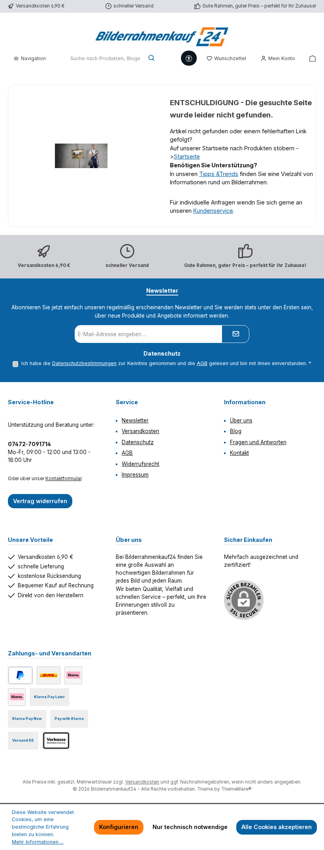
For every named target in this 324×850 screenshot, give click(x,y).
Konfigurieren (118, 826)
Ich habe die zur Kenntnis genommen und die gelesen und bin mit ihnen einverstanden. (166, 363)
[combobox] (105, 58)
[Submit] (235, 334)
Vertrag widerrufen (40, 501)
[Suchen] (152, 58)
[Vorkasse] (56, 741)
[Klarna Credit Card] (17, 697)
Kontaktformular (63, 478)
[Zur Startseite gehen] (162, 34)
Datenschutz (138, 442)
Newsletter (135, 420)
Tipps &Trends (218, 173)
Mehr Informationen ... (38, 842)
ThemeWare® (236, 789)
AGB (202, 363)
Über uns (241, 420)
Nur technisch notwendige (190, 826)
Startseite (187, 156)
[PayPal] (20, 675)
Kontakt (239, 453)
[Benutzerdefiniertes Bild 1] (48, 675)
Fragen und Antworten (258, 442)
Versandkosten (140, 431)
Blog (235, 431)
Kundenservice (213, 210)
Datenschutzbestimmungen (84, 363)
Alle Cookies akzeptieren (276, 826)
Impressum (135, 474)
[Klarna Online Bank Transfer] (73, 675)
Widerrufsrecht (140, 464)
